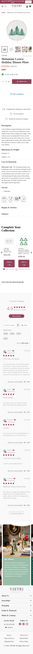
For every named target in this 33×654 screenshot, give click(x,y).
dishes (19, 333)
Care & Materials (9, 162)
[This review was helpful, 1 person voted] (24, 382)
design (6, 333)
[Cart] (30, 6)
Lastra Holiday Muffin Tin (7, 250)
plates (6, 338)
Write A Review (16, 316)
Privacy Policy (24, 641)
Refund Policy (24, 638)
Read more (26, 374)
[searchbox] (9, 325)
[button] (5, 49)
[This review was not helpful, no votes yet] (28, 382)
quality (12, 333)
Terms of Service (9, 638)
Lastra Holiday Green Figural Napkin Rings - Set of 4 (23, 251)
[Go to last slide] (2, 252)
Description (6, 125)
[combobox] (23, 343)
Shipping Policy (9, 641)
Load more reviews (16, 513)
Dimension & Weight (10, 150)
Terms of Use (24, 635)
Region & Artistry (9, 207)
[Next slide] (31, 252)
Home (4, 12)
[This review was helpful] (24, 505)
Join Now (28, 1)
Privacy (9, 635)
